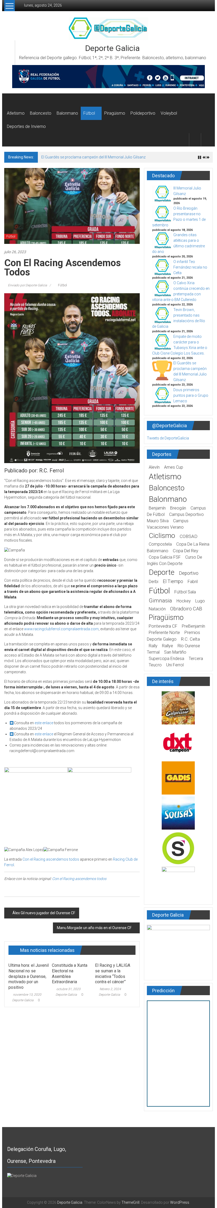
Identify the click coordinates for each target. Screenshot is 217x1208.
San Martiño (175, 652)
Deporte (161, 572)
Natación (157, 608)
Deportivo (188, 573)
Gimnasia (160, 600)
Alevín (154, 467)
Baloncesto (40, 113)
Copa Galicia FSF (165, 557)
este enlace (44, 723)
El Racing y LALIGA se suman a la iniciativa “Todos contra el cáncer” (112, 973)
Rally (153, 645)
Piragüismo (114, 113)
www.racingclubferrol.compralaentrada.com (61, 629)
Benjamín (157, 508)
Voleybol (169, 113)
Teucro (155, 664)
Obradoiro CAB (186, 608)
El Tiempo (173, 581)
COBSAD (188, 536)
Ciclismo (162, 536)
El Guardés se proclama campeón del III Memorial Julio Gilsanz (93, 157)
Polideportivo (142, 113)
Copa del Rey (185, 550)
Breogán (178, 508)
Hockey (184, 600)
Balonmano (67, 113)
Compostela (160, 544)
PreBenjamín (193, 626)
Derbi (153, 581)
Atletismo (16, 113)
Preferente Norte (164, 632)
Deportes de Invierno (26, 126)
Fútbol (89, 113)
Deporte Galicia (112, 48)
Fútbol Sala (185, 591)
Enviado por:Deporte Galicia (27, 285)
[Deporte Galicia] (10, 100)
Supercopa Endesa (166, 658)
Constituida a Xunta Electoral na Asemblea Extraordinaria (69, 973)
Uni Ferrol (175, 664)
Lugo (200, 600)
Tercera (196, 658)
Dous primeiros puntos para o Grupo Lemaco (190, 395)
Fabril (193, 581)
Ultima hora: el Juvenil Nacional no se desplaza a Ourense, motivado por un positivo (28, 976)
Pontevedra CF (163, 626)
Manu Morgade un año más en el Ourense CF (94, 928)
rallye (167, 645)
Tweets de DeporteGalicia (168, 438)
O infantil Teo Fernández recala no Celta (190, 267)
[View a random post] (207, 140)
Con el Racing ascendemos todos (50, 859)
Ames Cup (173, 467)
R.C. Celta (190, 639)
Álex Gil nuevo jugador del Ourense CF (43, 913)
